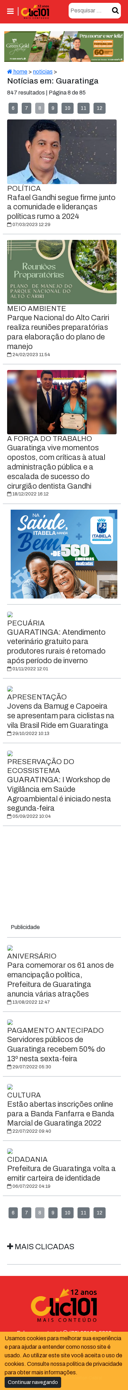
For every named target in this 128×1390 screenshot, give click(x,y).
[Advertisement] (64, 876)
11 (83, 108)
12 (99, 108)
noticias (43, 72)
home (19, 72)
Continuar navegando (33, 1382)
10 (67, 108)
